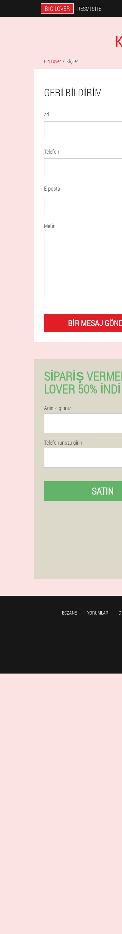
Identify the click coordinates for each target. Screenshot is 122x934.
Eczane (69, 612)
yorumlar (97, 612)
